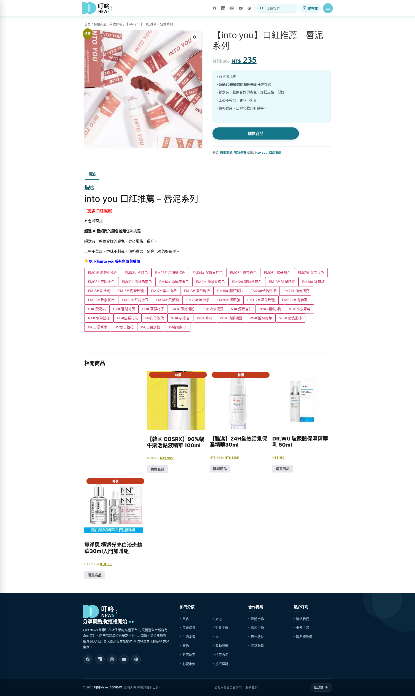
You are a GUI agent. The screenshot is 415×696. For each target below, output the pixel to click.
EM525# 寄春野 (294, 300)
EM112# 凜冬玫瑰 (261, 300)
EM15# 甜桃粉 (99, 291)
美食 (185, 619)
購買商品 (255, 133)
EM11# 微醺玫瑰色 (210, 282)
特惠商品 (221, 655)
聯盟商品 (100, 24)
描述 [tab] (92, 174)
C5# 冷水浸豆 (212, 309)
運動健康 (221, 645)
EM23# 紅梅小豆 (135, 300)
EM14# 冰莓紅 (313, 282)
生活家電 (188, 637)
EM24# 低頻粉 (167, 300)
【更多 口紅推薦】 (99, 211)
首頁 (87, 24)
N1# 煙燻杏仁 (241, 309)
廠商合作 (257, 627)
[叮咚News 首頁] (98, 8)
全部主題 (302, 627)
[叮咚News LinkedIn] (100, 659)
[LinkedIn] (223, 8)
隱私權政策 (304, 637)
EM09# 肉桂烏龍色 (137, 282)
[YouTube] (240, 8)
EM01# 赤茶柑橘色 (102, 272)
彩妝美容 (221, 627)
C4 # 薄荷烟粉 (182, 309)
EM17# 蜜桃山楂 (164, 291)
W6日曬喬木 (97, 327)
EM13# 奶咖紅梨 (282, 282)
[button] (328, 8)
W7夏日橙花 (124, 327)
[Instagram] (232, 8)
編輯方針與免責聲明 (228, 687)
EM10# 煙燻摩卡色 (174, 282)
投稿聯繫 (257, 645)
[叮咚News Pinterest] (136, 659)
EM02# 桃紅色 (136, 272)
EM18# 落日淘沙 (197, 291)
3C (217, 637)
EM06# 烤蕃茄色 (277, 272)
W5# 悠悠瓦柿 (290, 318)
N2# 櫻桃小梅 (270, 309)
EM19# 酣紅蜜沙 (230, 291)
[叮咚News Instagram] (112, 659)
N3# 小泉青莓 (299, 309)
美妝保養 (115, 24)
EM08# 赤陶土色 (101, 282)
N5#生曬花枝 (127, 318)
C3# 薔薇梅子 (153, 309)
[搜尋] (261, 8)
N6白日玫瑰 (154, 318)
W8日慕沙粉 (150, 327)
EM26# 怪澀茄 (228, 300)
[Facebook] (215, 8)
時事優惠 (188, 655)
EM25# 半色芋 (197, 300)
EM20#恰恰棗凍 (263, 291)
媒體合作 (257, 619)
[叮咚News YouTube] (124, 659)
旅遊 (218, 619)
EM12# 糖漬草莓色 (247, 282)
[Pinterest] (249, 8)
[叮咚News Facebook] (88, 659)
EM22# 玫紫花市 (101, 300)
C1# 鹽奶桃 (97, 309)
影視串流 (188, 664)
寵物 (185, 645)
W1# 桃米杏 (180, 318)
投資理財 (221, 664)
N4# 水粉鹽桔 (99, 318)
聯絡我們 (302, 619)
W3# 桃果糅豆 (231, 318)
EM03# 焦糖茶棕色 (170, 272)
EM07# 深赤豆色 (311, 272)
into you (261, 152)
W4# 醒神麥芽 (261, 318)
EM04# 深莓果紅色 (208, 272)
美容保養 (188, 627)
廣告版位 (257, 637)
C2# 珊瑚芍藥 (124, 309)
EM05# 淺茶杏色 (243, 272)
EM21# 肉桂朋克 (296, 291)
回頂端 (318, 687)
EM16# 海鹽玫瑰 (131, 291)
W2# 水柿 (204, 318)
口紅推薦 (275, 152)
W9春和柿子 (177, 327)
